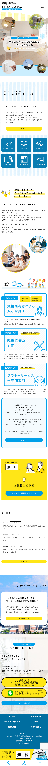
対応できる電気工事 (12, 721)
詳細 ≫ (24, 129)
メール (40, 764)
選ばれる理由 (36, 716)
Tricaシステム (24, 733)
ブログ (36, 721)
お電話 (24, 764)
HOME (12, 716)
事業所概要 (12, 726)
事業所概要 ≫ (24, 618)
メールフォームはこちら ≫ (24, 703)
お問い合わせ (36, 726)
